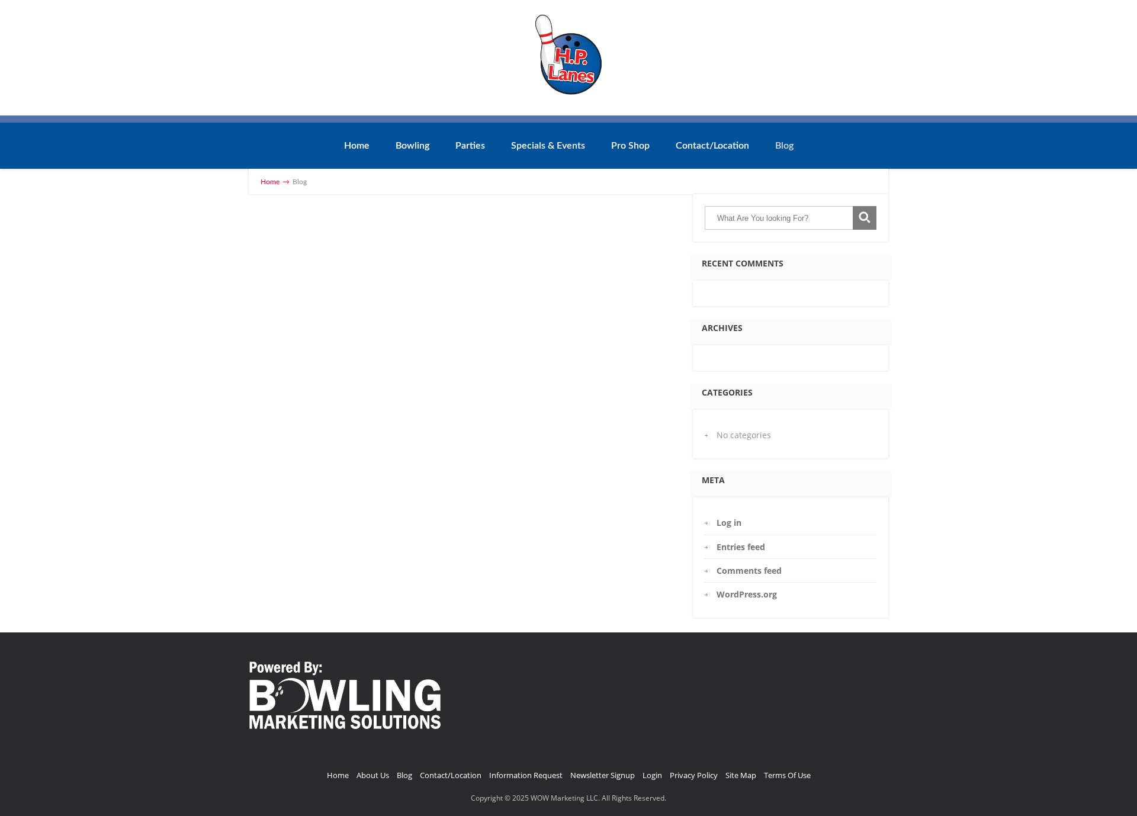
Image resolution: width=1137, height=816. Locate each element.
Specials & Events (548, 145)
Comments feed (749, 570)
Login (652, 775)
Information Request (526, 775)
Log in (729, 522)
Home (357, 145)
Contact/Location (712, 145)
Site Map (740, 775)
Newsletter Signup (602, 775)
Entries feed (741, 546)
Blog (784, 145)
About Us (372, 775)
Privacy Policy (694, 775)
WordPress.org (747, 594)
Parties (470, 145)
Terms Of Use (787, 775)
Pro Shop (630, 145)
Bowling (412, 145)
